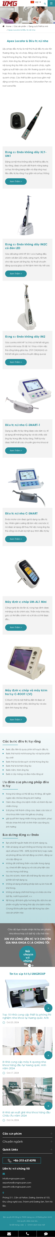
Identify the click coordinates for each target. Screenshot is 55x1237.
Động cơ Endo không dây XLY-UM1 (25, 153)
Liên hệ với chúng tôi (16, 1168)
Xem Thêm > (16, 181)
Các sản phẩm (20, 26)
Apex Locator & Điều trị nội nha (21, 30)
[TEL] (27, 1234)
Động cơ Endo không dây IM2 (25, 336)
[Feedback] (46, 1234)
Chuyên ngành (13, 1141)
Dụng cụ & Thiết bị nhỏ (38, 26)
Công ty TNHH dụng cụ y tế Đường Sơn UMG (33, 1217)
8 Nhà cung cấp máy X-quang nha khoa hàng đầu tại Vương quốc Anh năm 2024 (24, 1065)
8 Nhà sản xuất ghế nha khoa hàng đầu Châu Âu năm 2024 (26, 1114)
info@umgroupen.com (14, 1178)
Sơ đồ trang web (17, 1225)
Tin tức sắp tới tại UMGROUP (27, 973)
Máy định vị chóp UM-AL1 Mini (25, 601)
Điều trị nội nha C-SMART (21, 513)
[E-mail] (9, 1234)
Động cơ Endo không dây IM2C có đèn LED (26, 246)
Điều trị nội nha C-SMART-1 (22, 425)
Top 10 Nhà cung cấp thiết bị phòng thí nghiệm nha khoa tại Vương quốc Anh (27, 1016)
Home (8, 26)
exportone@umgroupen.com (17, 1182)
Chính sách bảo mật (36, 1225)
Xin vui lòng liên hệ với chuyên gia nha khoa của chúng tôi (27, 940)
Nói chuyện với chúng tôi (28, 956)
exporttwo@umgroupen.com (17, 1186)
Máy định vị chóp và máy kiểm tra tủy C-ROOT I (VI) (26, 692)
